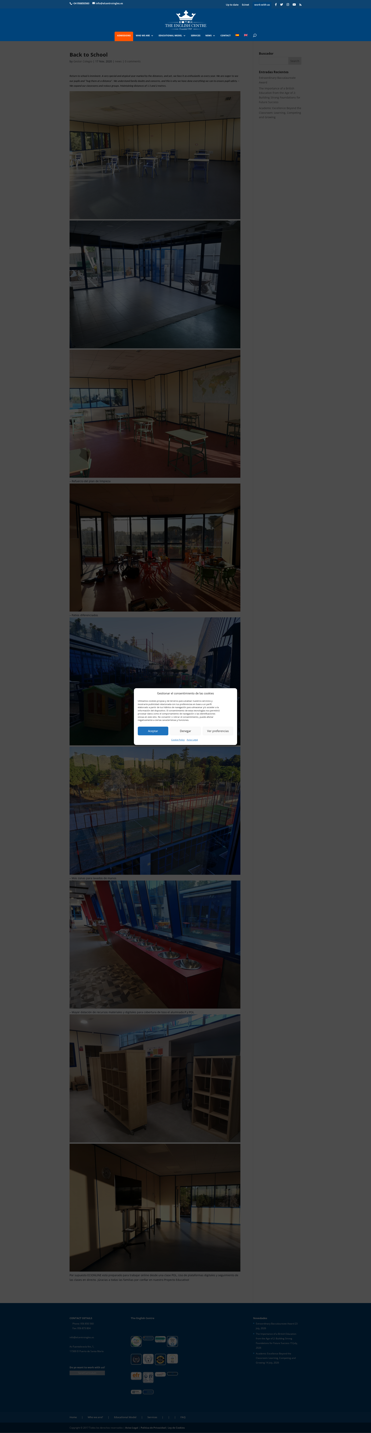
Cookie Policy (178, 739)
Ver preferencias (218, 731)
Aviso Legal (192, 739)
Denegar (185, 731)
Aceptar (153, 731)
